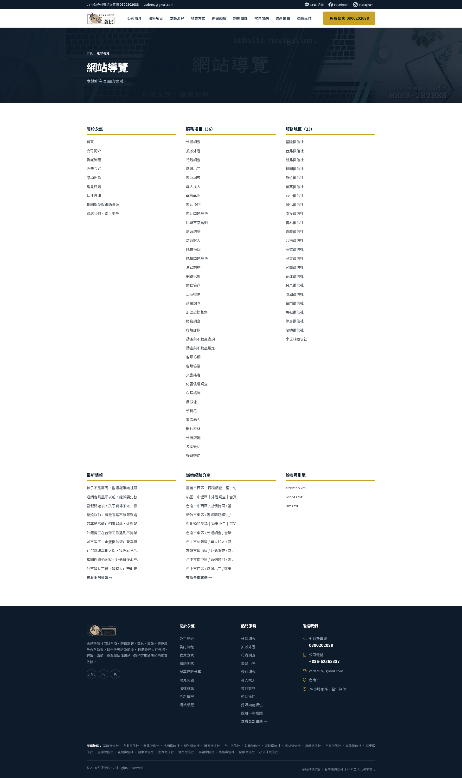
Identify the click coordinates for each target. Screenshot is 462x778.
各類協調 (193, 356)
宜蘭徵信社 (295, 267)
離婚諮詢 (193, 231)
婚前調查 (193, 177)
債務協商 (193, 285)
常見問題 (261, 18)
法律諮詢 (193, 267)
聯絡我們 (304, 18)
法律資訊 (94, 195)
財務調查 (193, 320)
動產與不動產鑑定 (200, 347)
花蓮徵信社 (295, 276)
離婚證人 (193, 240)
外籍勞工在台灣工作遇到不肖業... (113, 532)
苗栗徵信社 (295, 186)
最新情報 (283, 18)
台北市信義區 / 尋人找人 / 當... (210, 541)
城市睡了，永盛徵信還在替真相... (113, 541)
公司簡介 (134, 18)
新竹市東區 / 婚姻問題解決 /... (209, 514)
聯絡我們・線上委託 (103, 213)
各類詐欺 (193, 330)
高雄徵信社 (295, 249)
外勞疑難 (193, 437)
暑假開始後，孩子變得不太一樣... (113, 505)
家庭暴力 (193, 419)
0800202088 (129, 4)
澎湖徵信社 (295, 294)
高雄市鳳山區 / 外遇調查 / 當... (210, 550)
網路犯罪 (193, 276)
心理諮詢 (193, 392)
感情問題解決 (197, 258)
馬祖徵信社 (295, 312)
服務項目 (155, 18)
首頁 (90, 53)
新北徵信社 (295, 159)
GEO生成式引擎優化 (361, 769)
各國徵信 (193, 446)
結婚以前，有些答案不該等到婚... (113, 514)
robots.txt (294, 496)
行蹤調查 (193, 159)
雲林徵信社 (295, 222)
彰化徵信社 (295, 204)
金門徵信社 (295, 303)
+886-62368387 (324, 661)
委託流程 (177, 18)
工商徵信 (193, 294)
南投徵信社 (295, 213)
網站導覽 (187, 704)
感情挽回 (193, 249)
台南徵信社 (295, 240)
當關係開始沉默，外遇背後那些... (113, 559)
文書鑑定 (193, 374)
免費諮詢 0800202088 (349, 18)
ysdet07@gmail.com (158, 4)
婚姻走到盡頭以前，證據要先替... (113, 496)
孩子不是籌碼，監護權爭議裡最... (113, 487)
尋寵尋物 (193, 195)
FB (103, 673)
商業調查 (193, 303)
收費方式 (198, 18)
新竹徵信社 (295, 177)
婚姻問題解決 (197, 213)
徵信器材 (193, 428)
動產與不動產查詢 (200, 338)
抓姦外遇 (193, 150)
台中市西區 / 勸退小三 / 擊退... (210, 568)
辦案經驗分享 (190, 671)
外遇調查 (193, 141)
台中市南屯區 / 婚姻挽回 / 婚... (210, 559)
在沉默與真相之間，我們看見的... (113, 550)
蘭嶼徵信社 (295, 330)
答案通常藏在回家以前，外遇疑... (113, 523)
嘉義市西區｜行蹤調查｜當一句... (212, 487)
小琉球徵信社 (296, 338)
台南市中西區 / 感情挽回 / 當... (210, 505)
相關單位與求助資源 (103, 204)
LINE (92, 673)
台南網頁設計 (334, 769)
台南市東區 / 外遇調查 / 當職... (210, 532)
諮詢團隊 (240, 18)
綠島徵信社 (295, 320)
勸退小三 (193, 168)
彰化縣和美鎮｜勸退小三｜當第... (212, 523)
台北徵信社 (295, 150)
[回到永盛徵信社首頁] (101, 18)
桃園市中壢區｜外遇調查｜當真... (212, 496)
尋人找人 (193, 186)
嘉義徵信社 (295, 231)
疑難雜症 (193, 455)
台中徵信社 (295, 195)
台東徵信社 (295, 285)
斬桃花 (191, 410)
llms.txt (292, 505)
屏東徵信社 (295, 258)
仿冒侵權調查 (197, 383)
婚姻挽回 (193, 204)
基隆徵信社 (295, 141)
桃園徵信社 (295, 168)
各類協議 (193, 365)
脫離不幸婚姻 (197, 222)
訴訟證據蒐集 (197, 312)
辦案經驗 (219, 18)
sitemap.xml (296, 487)
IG (115, 673)
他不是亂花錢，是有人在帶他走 (112, 568)
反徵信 (191, 401)
